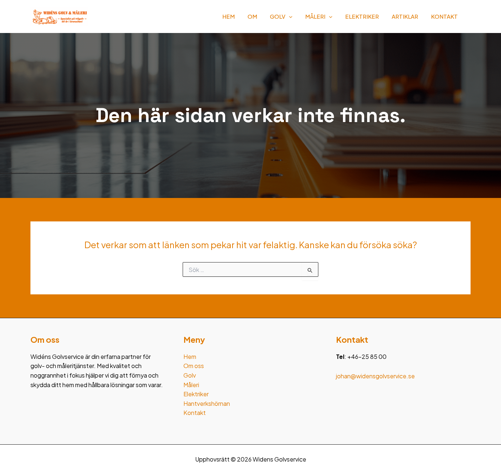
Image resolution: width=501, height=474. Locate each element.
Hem (228, 16)
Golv (277, 16)
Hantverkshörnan (206, 403)
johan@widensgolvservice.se (375, 376)
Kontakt (444, 16)
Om (252, 16)
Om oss (193, 366)
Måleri (315, 16)
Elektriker (362, 16)
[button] (288, 16)
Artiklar (405, 16)
